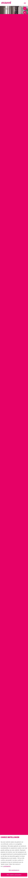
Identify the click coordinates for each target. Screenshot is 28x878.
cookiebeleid (6, 866)
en (21, 3)
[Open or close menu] (25, 3)
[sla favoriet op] (25, 8)
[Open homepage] (6, 3)
